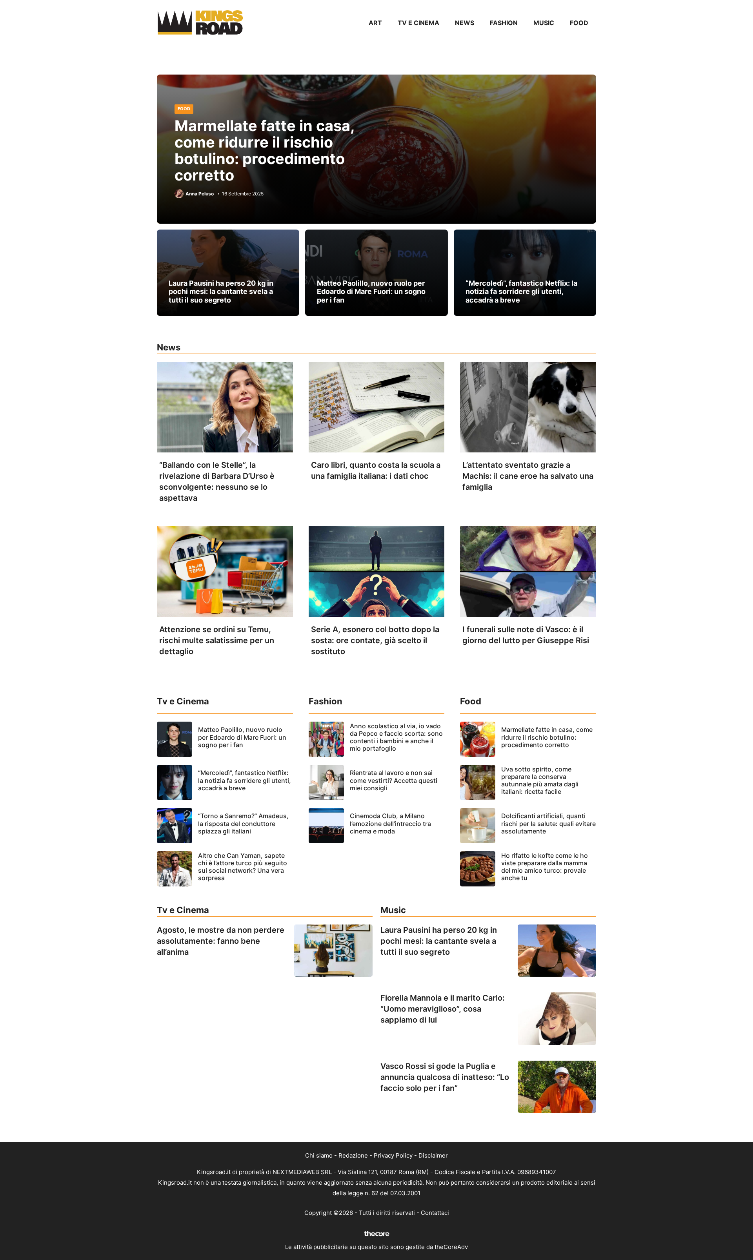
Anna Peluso (200, 193)
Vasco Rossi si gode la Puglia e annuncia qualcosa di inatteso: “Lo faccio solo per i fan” (444, 1077)
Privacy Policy (393, 1155)
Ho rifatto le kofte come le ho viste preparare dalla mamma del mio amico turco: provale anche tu (544, 867)
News (464, 23)
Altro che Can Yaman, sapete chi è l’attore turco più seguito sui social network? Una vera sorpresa (242, 867)
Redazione (353, 1155)
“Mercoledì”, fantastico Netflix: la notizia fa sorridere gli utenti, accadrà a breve (521, 291)
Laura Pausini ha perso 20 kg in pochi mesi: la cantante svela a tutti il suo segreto (221, 291)
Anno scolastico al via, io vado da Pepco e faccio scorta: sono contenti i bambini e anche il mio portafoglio (396, 737)
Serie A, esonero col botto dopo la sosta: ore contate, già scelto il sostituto (375, 640)
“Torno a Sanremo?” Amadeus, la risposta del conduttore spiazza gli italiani (243, 823)
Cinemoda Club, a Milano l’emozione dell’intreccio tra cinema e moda (390, 823)
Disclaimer (433, 1155)
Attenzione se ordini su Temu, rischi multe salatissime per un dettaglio (216, 640)
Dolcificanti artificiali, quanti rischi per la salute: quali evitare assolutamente (548, 823)
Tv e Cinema (418, 23)
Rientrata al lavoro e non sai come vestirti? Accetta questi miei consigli (393, 780)
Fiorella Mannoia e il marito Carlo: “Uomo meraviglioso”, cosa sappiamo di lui (442, 1009)
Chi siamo (319, 1155)
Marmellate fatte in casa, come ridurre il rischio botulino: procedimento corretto (265, 150)
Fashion (504, 23)
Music (543, 23)
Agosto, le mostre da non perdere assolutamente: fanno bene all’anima (220, 941)
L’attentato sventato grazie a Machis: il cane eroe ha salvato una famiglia (527, 476)
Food (579, 23)
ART (375, 23)
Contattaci (435, 1212)
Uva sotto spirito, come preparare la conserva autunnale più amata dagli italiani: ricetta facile (539, 780)
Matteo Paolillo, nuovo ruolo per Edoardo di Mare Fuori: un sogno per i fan (371, 291)
